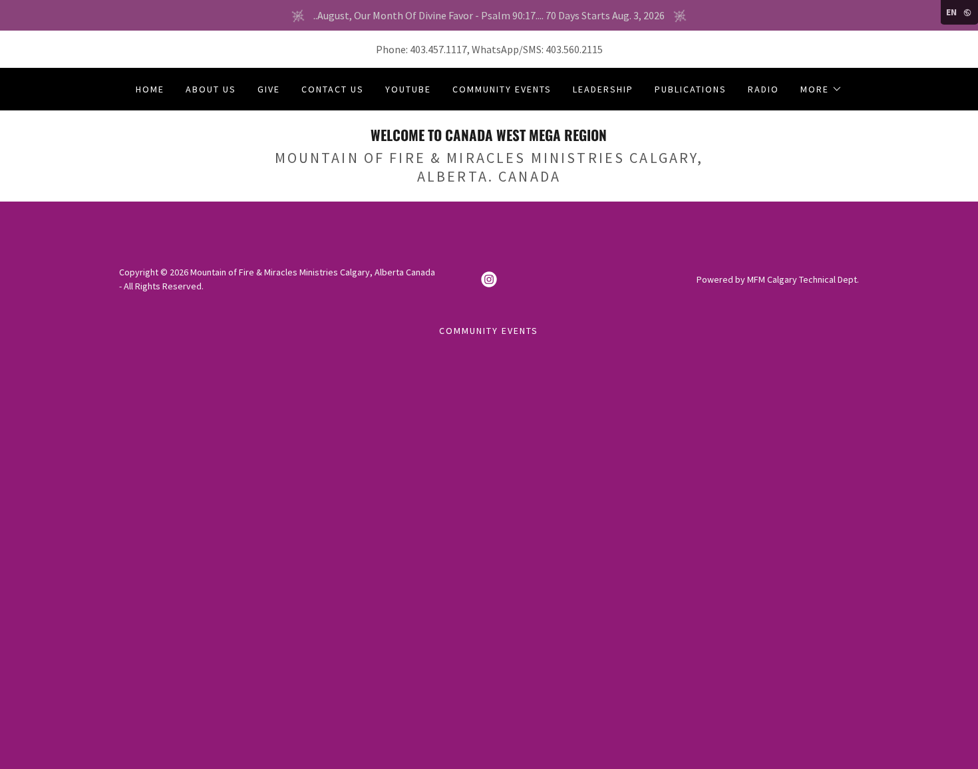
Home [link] (150, 89)
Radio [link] (763, 89)
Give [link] (268, 89)
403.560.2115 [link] (574, 49)
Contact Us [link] (332, 89)
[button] (821, 89)
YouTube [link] (408, 89)
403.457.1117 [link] (438, 49)
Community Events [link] (502, 89)
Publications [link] (691, 89)
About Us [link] (211, 89)
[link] (488, 137)
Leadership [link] (603, 89)
